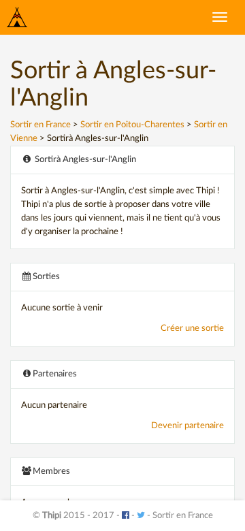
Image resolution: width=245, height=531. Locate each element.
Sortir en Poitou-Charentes (132, 124)
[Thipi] (17, 17)
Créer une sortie (192, 328)
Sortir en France (40, 124)
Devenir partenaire (187, 425)
